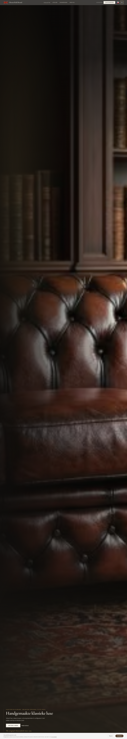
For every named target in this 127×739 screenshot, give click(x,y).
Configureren (109, 2)
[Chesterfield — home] (6, 2)
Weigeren (111, 735)
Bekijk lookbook (25, 725)
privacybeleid (54, 736)
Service (72, 2)
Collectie (47, 2)
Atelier (55, 2)
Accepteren (119, 735)
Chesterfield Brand (15, 2)
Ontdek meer (13, 725)
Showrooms (63, 2)
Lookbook (99, 2)
